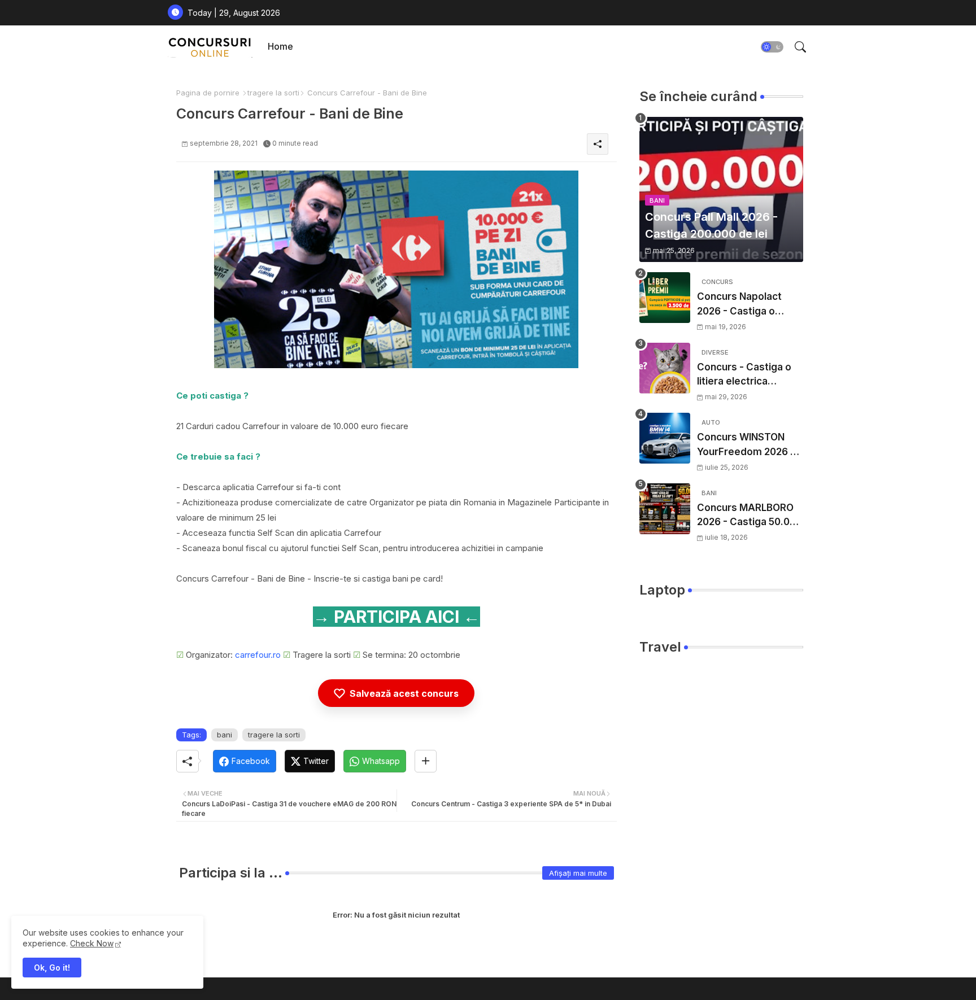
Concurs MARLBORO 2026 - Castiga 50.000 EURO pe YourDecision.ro (749, 516)
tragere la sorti (273, 92)
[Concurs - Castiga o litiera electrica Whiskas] (664, 368)
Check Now (92, 943)
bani (224, 734)
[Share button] (426, 761)
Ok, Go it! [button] (52, 967)
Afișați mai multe (578, 872)
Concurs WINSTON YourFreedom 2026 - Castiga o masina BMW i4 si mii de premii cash (746, 445)
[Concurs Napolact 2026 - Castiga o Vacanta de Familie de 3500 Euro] (664, 297)
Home (280, 46)
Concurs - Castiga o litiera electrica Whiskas (744, 375)
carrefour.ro (258, 654)
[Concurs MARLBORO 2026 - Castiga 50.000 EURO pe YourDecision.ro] (664, 508)
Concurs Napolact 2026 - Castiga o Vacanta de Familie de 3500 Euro (748, 304)
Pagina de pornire (207, 92)
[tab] (280, 46)
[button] (772, 47)
